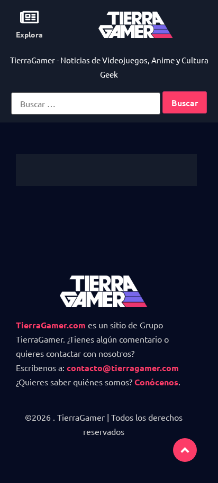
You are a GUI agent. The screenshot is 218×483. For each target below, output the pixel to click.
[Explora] (29, 17)
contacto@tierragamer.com (123, 367)
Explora (29, 34)
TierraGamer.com (51, 324)
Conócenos (156, 381)
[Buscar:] (85, 103)
